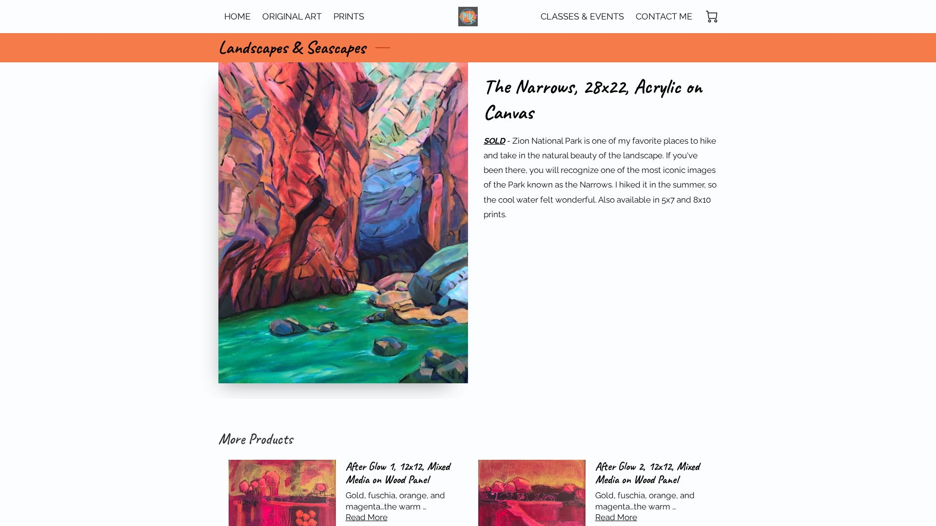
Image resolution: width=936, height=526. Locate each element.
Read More (367, 517)
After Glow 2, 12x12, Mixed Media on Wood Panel (647, 473)
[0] (712, 16)
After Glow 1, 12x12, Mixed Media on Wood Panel (397, 473)
